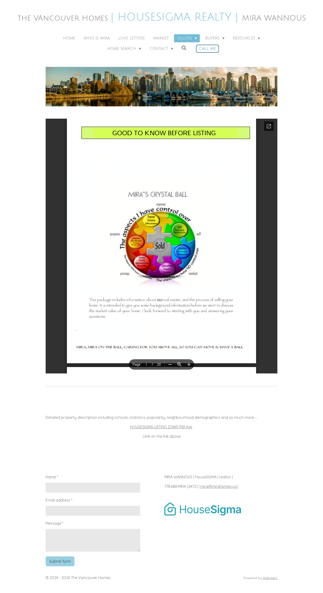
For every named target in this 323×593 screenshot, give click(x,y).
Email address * (59, 500)
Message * (54, 523)
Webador (270, 578)
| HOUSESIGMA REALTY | (161, 17)
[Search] (184, 48)
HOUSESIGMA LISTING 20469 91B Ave (161, 426)
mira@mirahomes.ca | (219, 486)
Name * (52, 477)
